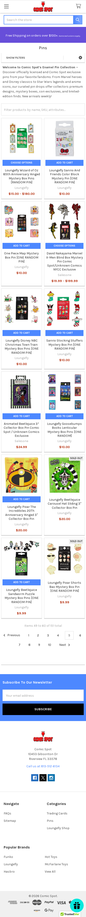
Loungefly (11, 864)
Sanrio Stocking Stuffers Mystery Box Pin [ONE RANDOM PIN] (64, 345)
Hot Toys (51, 857)
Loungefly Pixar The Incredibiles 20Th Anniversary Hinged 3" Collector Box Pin (21, 513)
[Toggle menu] (6, 6)
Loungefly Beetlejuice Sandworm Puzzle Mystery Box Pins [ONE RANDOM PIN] (22, 596)
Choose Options (21, 162)
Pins (50, 821)
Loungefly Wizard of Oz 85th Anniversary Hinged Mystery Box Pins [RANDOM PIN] (21, 176)
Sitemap (10, 821)
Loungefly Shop (58, 828)
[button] (80, 57)
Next (63, 645)
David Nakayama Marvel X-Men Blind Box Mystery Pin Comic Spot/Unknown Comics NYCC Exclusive (64, 261)
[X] (43, 777)
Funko (8, 857)
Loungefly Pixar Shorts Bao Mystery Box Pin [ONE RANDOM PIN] (64, 587)
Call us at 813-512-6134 (43, 766)
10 (49, 645)
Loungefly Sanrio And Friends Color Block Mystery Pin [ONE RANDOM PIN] (64, 176)
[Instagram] (51, 777)
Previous (13, 635)
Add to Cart (64, 162)
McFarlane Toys (56, 864)
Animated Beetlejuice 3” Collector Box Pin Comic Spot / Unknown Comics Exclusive (21, 430)
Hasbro (9, 872)
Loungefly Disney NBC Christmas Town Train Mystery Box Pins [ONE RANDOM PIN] (22, 347)
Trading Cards (57, 813)
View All (50, 872)
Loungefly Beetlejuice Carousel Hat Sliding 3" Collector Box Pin (64, 504)
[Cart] (79, 6)
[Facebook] (34, 777)
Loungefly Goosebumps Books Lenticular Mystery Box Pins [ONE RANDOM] (64, 430)
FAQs (7, 813)
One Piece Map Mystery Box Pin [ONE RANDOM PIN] (21, 257)
